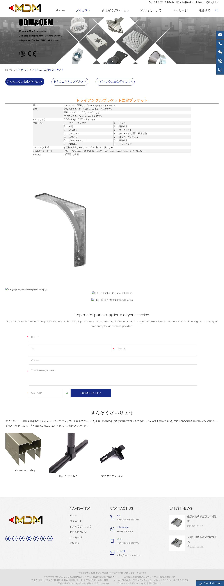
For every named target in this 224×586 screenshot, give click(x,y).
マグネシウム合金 (112, 476)
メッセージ (180, 10)
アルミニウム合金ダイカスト (48, 70)
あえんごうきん (68, 476)
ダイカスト (83, 10)
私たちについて (151, 10)
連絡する (205, 10)
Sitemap (141, 573)
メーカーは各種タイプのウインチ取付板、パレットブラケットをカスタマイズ (151, 580)
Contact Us (121, 509)
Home (60, 10)
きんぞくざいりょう (115, 10)
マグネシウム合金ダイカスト (115, 81)
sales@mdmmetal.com (192, 2)
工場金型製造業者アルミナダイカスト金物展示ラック (149, 577)
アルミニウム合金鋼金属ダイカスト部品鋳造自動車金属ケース (89, 577)
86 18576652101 (125, 531)
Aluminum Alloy (25, 470)
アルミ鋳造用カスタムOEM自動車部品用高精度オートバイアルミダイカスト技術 (69, 580)
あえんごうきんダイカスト (69, 81)
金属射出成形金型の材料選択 (202, 519)
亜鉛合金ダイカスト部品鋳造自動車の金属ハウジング (83, 583)
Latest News (180, 509)
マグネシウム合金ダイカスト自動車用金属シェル (137, 583)
